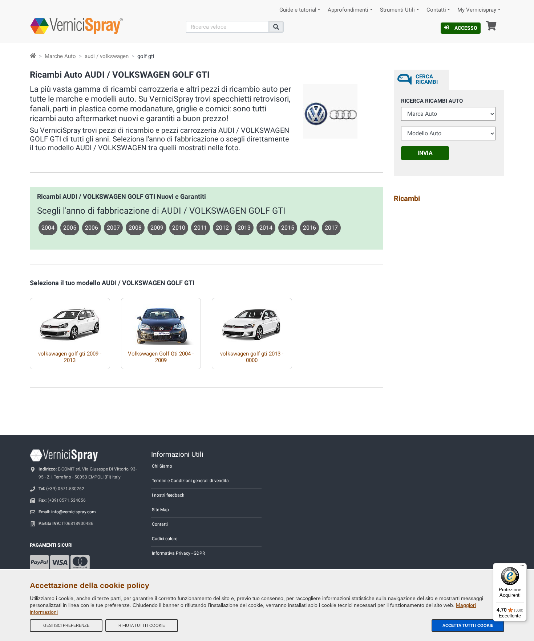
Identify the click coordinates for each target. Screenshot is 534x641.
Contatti (436, 10)
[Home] (33, 56)
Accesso (465, 28)
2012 (222, 227)
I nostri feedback (168, 495)
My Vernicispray (476, 10)
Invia (425, 152)
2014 (265, 227)
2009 (156, 227)
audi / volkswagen (107, 56)
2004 (47, 227)
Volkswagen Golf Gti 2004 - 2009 (161, 356)
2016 (309, 227)
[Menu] (522, 567)
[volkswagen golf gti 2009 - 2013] (70, 321)
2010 (178, 227)
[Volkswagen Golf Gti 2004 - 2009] (161, 321)
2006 (91, 227)
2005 (69, 227)
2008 (135, 227)
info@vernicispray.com (73, 511)
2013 (244, 227)
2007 (113, 227)
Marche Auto (60, 56)
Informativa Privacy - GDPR (178, 553)
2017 (331, 227)
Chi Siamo (162, 466)
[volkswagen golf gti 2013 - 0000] (252, 321)
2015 (287, 227)
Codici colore (164, 538)
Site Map (160, 509)
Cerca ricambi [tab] (427, 79)
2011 (200, 227)
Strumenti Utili (397, 10)
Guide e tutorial (297, 10)
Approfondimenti (348, 10)
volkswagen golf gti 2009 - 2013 (69, 356)
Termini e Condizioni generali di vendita (190, 480)
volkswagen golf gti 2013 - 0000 (251, 356)
